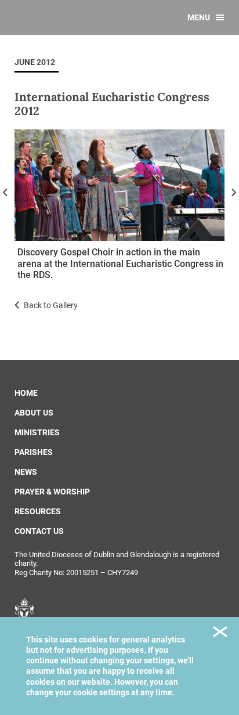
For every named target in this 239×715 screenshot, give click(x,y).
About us (34, 412)
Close (220, 633)
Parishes (34, 452)
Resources (38, 511)
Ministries (37, 432)
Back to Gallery (51, 305)
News (26, 471)
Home (26, 393)
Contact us (39, 531)
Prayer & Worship (52, 491)
